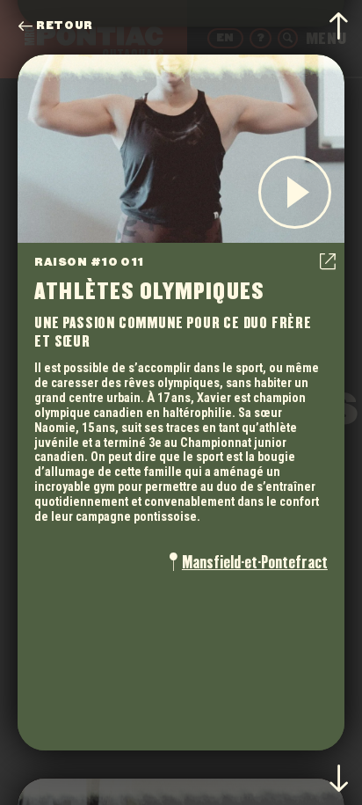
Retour (64, 26)
